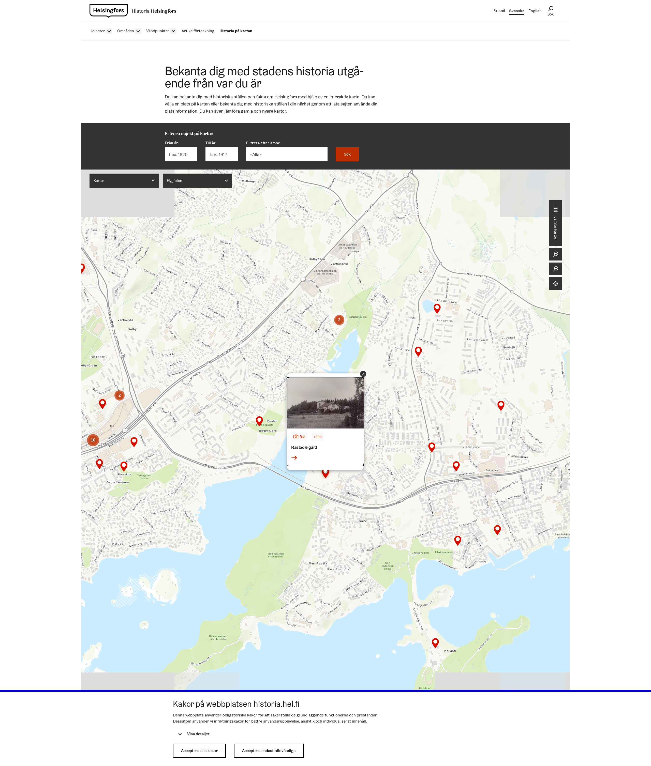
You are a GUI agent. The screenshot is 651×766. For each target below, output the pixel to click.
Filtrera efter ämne (263, 143)
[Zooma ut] (555, 269)
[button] (435, 643)
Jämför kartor (555, 228)
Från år (171, 143)
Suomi (499, 10)
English (535, 10)
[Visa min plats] (555, 283)
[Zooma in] (555, 254)
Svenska (516, 10)
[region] (325, 438)
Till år (210, 143)
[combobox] (124, 181)
